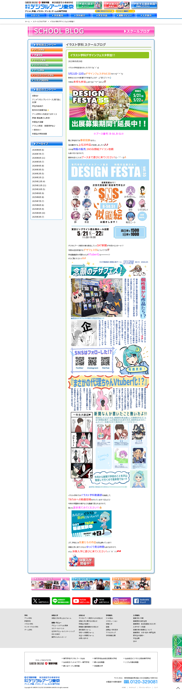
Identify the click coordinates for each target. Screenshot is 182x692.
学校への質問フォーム (86, 632)
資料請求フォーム (85, 629)
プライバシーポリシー (145, 687)
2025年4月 (36, 213)
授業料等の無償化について (142, 629)
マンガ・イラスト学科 (47, 65)
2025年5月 (36, 209)
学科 (26, 615)
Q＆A (135, 641)
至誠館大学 (98, 666)
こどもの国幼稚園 (131, 662)
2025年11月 (37, 185)
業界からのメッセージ (59, 637)
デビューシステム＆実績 (60, 625)
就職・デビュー (56, 622)
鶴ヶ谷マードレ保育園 (71, 666)
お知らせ (82, 615)
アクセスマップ (111, 632)
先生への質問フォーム (86, 635)
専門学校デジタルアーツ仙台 (74, 658)
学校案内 (109, 615)
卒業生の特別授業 (39, 133)
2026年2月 (36, 173)
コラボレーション (112, 621)
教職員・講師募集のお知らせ (88, 627)
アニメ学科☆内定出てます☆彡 (44, 114)
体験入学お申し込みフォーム (61, 618)
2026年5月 (36, 161)
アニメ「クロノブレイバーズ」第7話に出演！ (46, 100)
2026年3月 (36, 169)
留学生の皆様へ (138, 635)
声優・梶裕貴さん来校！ (41, 118)
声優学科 (47, 55)
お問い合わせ (83, 638)
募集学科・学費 (138, 618)
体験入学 (55, 615)
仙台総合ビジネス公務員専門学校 (138, 658)
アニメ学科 (47, 50)
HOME (124, 687)
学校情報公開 (111, 635)
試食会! (35, 95)
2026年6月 (36, 157)
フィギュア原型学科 (47, 80)
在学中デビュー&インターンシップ (63, 631)
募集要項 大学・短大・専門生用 (144, 632)
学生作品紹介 (37, 106)
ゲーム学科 (47, 70)
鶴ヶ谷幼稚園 (99, 662)
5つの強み (109, 618)
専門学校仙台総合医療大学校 (105, 658)
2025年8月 (36, 197)
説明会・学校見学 (112, 629)
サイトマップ (132, 687)
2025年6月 (36, 205)
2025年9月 (36, 193)
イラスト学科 (47, 60)
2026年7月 (36, 153)
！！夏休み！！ (36, 129)
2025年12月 (37, 181)
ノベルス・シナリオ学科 (47, 75)
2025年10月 (37, 189)
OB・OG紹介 (56, 634)
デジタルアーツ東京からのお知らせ (91, 618)
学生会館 (136, 638)
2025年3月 (36, 216)
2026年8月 (36, 149)
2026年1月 (36, 177)
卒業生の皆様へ (84, 624)
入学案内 (136, 615)
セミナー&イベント (58, 628)
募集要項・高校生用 (140, 621)
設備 (107, 627)
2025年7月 (36, 201)
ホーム (27, 21)
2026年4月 (36, 165)
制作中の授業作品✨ (40, 110)
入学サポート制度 (139, 627)
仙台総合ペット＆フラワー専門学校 (76, 662)
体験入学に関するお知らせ (88, 621)
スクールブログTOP (40, 21)
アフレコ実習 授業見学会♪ (44, 125)
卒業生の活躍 (37, 122)
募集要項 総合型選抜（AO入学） (144, 624)
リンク (156, 687)
